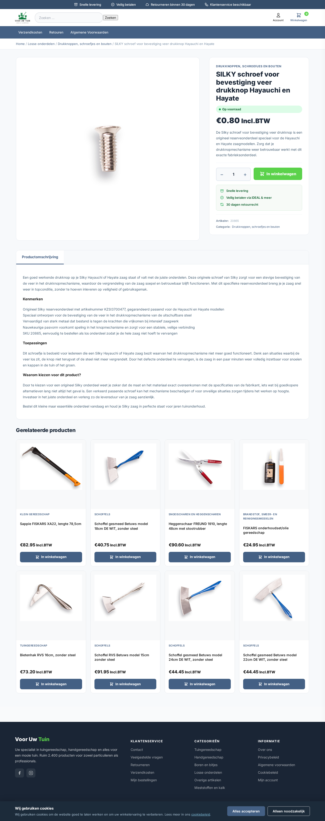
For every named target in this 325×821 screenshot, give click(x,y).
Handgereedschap (208, 757)
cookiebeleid (200, 814)
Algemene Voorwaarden (89, 32)
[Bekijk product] (81, 445)
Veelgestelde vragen (147, 757)
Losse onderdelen (41, 44)
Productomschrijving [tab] (40, 257)
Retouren (56, 32)
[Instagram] (30, 772)
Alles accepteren (246, 811)
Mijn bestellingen (144, 780)
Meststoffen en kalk (209, 788)
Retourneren (140, 765)
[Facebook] (19, 772)
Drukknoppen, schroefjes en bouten (85, 44)
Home (20, 44)
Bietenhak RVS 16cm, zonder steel (48, 655)
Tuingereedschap (208, 750)
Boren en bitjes (205, 765)
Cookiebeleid (268, 772)
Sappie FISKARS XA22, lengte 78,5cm (50, 524)
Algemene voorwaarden (276, 765)
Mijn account (268, 780)
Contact (137, 750)
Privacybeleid (268, 757)
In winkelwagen (281, 173)
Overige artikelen (207, 780)
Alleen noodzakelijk (289, 811)
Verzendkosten (30, 32)
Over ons (265, 750)
